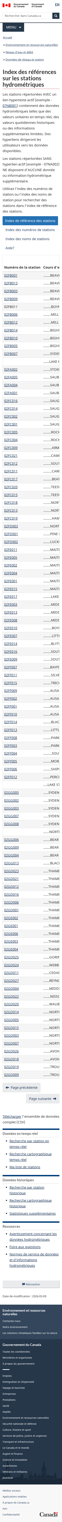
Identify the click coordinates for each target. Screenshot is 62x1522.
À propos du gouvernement (18, 1363)
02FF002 (10, 698)
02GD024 (11, 965)
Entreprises (9, 1393)
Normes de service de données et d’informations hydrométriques (34, 1260)
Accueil (7, 37)
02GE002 (11, 918)
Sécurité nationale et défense (20, 1423)
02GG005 (11, 792)
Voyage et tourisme (14, 1387)
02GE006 (11, 933)
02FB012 (11, 322)
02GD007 (11, 1043)
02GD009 (11, 1074)
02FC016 (11, 400)
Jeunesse (8, 1477)
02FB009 (11, 299)
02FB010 (11, 338)
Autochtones (10, 1465)
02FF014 (10, 722)
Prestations (9, 1399)
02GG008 (11, 824)
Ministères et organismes (17, 1357)
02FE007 (10, 635)
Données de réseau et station (25, 59)
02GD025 (11, 957)
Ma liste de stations (24, 1167)
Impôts (7, 1411)
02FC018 (11, 502)
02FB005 (11, 345)
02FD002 (11, 541)
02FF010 (10, 714)
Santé (6, 1405)
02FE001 (10, 581)
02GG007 (11, 816)
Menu (15, 27)
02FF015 (10, 683)
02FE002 (10, 565)
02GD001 (11, 910)
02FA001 (11, 393)
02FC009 (11, 447)
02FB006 (11, 314)
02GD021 (11, 878)
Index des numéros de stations (30, 229)
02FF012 (10, 777)
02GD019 (11, 1066)
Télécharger (12, 1116)
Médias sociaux (11, 1490)
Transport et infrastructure (18, 1441)
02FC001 (11, 424)
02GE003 (11, 941)
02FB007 (11, 353)
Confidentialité (11, 1514)
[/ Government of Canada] (23, 5)
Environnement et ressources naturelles (32, 45)
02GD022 (11, 996)
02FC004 (11, 440)
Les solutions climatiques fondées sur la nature (30, 1333)
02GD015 (11, 1027)
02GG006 (11, 839)
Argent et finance (13, 1453)
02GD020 (11, 1004)
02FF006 (10, 769)
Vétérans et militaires (15, 1471)
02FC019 (11, 518)
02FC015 (11, 494)
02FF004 (10, 753)
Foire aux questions (25, 1246)
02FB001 (11, 275)
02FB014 (11, 330)
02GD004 (11, 988)
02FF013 (10, 730)
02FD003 (11, 526)
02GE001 (11, 925)
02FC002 (11, 416)
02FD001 (11, 534)
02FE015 (10, 589)
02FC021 (11, 455)
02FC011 (11, 471)
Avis (5, 1508)
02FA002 (11, 369)
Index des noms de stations (28, 239)
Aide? (10, 248)
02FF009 (10, 690)
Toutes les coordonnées (16, 1351)
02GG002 (11, 800)
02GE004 (11, 949)
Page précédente (24, 1087)
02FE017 (10, 596)
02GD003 (11, 1035)
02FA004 (11, 385)
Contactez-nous (11, 1321)
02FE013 (10, 612)
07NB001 (10, 105)
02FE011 (10, 549)
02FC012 (11, 463)
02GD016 (11, 894)
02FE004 (10, 573)
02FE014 (10, 643)
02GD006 (11, 902)
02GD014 (11, 1012)
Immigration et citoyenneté (18, 1381)
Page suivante (40, 1098)
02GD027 (11, 980)
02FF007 (10, 667)
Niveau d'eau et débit (19, 52)
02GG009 (11, 847)
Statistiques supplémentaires (32, 1213)
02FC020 (11, 487)
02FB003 (11, 291)
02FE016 (10, 651)
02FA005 (11, 377)
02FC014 (11, 408)
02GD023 (11, 871)
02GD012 (11, 886)
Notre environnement (15, 1327)
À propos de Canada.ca (16, 1502)
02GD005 (11, 1020)
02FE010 (10, 628)
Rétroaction (36, 1285)
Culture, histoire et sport (17, 1429)
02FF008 (10, 737)
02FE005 (10, 557)
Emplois (7, 1375)
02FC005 (11, 432)
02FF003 (10, 745)
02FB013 (11, 283)
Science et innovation (15, 1459)
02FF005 (10, 761)
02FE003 (10, 604)
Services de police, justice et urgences (25, 1435)
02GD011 (11, 972)
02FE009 (10, 659)
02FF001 (10, 706)
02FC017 (11, 479)
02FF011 (10, 675)
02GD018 (11, 1059)
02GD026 (11, 1051)
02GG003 (11, 808)
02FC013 (11, 510)
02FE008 (10, 620)
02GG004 (11, 855)
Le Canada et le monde (16, 1447)
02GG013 (11, 863)
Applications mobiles (15, 1496)
